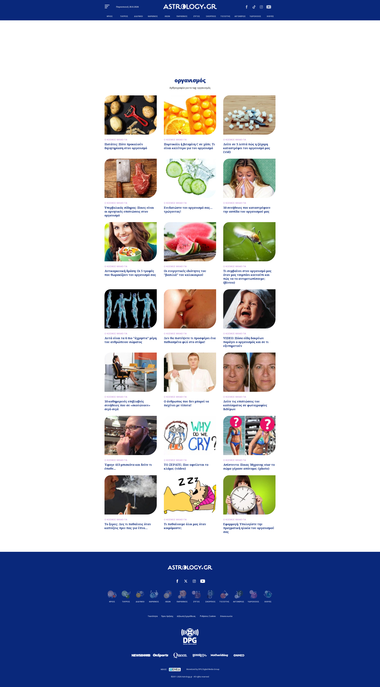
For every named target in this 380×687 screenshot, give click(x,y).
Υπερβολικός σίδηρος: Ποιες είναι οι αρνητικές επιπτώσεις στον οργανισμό (129, 211)
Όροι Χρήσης (167, 616)
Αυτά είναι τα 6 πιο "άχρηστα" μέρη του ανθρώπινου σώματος (130, 340)
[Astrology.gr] (190, 7)
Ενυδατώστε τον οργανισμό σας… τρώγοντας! (188, 209)
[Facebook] (246, 7)
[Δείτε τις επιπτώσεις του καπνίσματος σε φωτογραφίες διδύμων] (249, 372)
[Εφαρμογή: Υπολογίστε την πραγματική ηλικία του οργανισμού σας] (249, 495)
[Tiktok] (254, 7)
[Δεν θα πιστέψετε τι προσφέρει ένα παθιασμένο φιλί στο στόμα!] (190, 308)
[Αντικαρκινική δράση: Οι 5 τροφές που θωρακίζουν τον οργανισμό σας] (130, 241)
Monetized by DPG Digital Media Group (202, 669)
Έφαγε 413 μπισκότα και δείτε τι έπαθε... (128, 467)
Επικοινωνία (226, 616)
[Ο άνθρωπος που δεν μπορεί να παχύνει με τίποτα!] (190, 372)
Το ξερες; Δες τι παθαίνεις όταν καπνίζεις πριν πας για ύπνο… (127, 526)
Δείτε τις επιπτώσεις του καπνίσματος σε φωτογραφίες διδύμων (245, 405)
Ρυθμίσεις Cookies (208, 616)
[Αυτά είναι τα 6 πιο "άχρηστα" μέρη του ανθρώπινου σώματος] (130, 308)
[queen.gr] (180, 655)
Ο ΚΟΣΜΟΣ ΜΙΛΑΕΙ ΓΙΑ (115, 139)
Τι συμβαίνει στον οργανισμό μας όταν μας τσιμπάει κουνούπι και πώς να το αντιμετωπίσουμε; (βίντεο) (247, 277)
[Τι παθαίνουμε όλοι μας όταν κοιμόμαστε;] (190, 495)
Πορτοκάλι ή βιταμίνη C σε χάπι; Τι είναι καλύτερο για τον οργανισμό (189, 146)
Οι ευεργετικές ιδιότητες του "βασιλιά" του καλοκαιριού (185, 273)
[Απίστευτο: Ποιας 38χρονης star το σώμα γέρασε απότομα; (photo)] (249, 435)
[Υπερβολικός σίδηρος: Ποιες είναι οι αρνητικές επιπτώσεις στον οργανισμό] (130, 178)
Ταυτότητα (153, 616)
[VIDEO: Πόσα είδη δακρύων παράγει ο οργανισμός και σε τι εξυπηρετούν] (249, 308)
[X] (185, 581)
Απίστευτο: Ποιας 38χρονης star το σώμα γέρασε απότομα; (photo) (249, 467)
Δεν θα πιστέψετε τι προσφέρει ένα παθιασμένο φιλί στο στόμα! (190, 340)
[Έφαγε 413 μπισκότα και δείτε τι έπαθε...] (130, 435)
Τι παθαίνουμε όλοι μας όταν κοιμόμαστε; (185, 526)
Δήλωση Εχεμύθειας (186, 616)
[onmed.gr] (238, 655)
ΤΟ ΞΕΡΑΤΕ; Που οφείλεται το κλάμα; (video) (186, 467)
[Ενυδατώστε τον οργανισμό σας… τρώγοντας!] (190, 178)
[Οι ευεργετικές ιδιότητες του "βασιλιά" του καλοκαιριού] (190, 241)
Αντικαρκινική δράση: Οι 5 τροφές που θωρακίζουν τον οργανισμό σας (130, 273)
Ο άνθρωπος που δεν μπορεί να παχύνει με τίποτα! (186, 403)
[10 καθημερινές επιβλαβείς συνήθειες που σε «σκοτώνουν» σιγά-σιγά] (130, 372)
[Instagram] (261, 7)
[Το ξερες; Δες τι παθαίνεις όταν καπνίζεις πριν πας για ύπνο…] (130, 495)
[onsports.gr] (160, 655)
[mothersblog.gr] (219, 655)
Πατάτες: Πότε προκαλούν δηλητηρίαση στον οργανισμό (125, 146)
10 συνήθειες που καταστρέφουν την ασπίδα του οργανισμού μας (246, 209)
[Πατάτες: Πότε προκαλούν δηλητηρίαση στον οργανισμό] (130, 115)
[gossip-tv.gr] (199, 655)
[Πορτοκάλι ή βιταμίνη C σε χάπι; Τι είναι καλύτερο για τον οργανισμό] (190, 115)
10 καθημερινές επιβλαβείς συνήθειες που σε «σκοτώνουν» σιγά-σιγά (127, 405)
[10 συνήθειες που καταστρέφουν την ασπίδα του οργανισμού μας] (249, 178)
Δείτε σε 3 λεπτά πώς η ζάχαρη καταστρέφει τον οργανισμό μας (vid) (246, 148)
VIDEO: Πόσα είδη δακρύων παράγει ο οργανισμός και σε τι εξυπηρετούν (246, 342)
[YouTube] (268, 7)
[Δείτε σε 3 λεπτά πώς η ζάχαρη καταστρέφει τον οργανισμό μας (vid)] (249, 115)
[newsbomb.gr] (141, 655)
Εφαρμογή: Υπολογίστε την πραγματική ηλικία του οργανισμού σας (248, 528)
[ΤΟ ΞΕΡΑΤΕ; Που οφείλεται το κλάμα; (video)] (190, 435)
